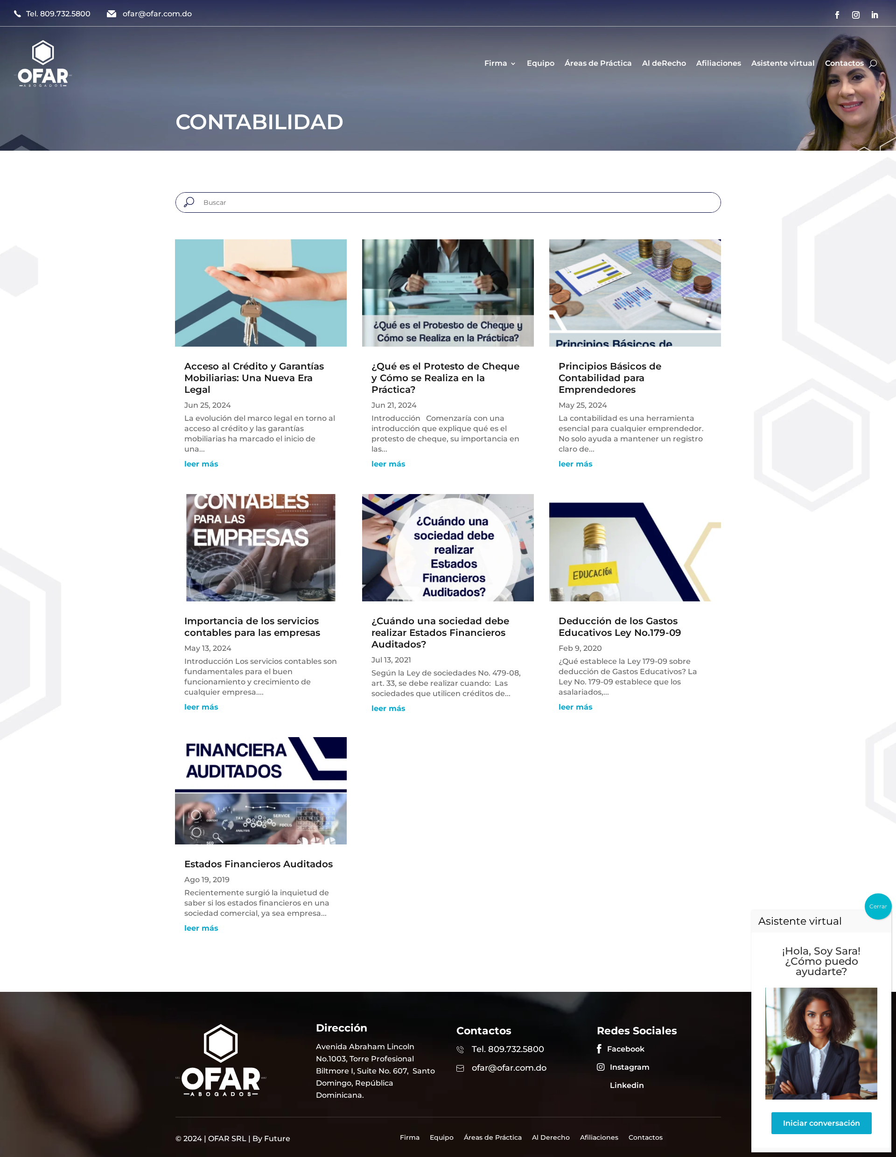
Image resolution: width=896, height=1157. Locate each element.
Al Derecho (551, 1138)
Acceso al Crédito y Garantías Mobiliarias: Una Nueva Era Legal (254, 378)
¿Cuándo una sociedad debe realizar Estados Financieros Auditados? (440, 632)
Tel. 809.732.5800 (58, 13)
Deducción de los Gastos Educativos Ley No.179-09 (620, 626)
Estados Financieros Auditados (258, 864)
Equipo (540, 63)
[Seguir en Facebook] (837, 14)
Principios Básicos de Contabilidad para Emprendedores (610, 378)
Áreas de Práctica (598, 63)
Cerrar (878, 906)
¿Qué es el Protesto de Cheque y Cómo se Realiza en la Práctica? (445, 378)
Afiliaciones (718, 63)
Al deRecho (664, 63)
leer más (201, 464)
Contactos (844, 63)
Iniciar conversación (821, 1123)
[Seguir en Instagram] (855, 14)
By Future (271, 1138)
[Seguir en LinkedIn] (874, 14)
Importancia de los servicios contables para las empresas (252, 626)
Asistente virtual (783, 63)
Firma (495, 63)
